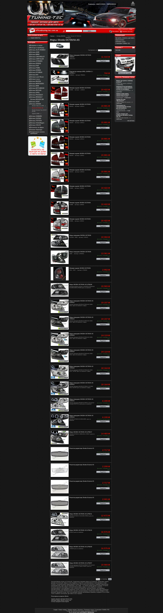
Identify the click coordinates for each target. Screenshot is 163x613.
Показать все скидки (125, 73)
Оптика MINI (34, 86)
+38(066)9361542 (111, 4)
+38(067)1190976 (100, 4)
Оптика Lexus (35, 79)
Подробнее (103, 61)
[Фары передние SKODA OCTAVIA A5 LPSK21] (60, 388)
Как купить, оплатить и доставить (125, 38)
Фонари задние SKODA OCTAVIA (80, 88)
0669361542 (90, 612)
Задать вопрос (133, 4)
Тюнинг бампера (36, 129)
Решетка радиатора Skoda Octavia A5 (81, 448)
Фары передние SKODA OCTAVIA (80, 235)
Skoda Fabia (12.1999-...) (39, 105)
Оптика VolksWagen (37, 123)
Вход (130, 29)
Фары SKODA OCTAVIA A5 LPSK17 (80, 432)
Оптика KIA (34, 75)
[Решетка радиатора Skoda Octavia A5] (60, 454)
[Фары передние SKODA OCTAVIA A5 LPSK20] (60, 372)
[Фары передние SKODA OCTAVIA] (60, 241)
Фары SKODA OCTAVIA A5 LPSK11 (80, 514)
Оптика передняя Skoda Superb (60, 601)
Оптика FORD (35, 68)
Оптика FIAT (34, 66)
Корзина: (124, 31)
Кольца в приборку (37, 47)
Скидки (118, 55)
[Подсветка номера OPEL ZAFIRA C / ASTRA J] (60, 77)
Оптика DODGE (35, 63)
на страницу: (103, 579)
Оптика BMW (34, 54)
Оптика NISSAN (35, 90)
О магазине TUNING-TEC (123, 43)
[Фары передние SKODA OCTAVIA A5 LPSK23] (60, 323)
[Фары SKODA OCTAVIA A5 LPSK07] (60, 568)
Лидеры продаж (72, 609)
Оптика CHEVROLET (37, 57)
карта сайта (133, 10)
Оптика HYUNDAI (36, 72)
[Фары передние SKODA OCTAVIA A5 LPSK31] (60, 404)
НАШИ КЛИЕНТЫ (35, 38)
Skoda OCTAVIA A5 (37, 108)
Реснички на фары (37, 127)
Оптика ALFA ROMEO (37, 50)
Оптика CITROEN (36, 61)
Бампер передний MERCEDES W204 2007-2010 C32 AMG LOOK (129, 62)
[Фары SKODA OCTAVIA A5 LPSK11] (60, 519)
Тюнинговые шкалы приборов (37, 132)
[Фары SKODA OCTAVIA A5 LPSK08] (60, 290)
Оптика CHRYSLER (37, 59)
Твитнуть (68, 37)
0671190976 (83, 612)
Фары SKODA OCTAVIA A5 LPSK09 (80, 546)
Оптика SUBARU (36, 116)
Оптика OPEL (35, 92)
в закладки (133, 17)
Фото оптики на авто (35, 35)
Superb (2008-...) (36, 113)
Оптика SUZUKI (35, 118)
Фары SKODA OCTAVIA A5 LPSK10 (80, 530)
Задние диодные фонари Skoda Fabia (61, 599)
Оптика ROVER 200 (37, 99)
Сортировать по (92, 50)
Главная (52, 36)
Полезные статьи (120, 41)
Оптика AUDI (34, 52)
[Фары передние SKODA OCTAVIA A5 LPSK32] (60, 421)
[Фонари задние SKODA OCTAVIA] (60, 93)
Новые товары (63, 609)
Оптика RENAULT (36, 97)
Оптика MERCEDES (37, 83)
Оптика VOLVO (35, 125)
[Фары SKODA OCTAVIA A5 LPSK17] (60, 437)
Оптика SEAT (35, 101)
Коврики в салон (36, 45)
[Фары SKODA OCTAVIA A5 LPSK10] (60, 536)
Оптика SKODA (35, 104)
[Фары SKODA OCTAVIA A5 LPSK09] (60, 552)
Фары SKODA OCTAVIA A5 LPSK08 (80, 284)
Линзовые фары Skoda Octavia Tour (61, 600)
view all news (130, 120)
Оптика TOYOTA (36, 120)
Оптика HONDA (35, 70)
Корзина (118, 47)
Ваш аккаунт (115, 31)
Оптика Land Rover (37, 77)
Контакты (80, 609)
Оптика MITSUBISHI (37, 88)
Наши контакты (120, 39)
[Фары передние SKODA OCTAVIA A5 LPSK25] (60, 339)
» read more (119, 84)
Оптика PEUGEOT (36, 95)
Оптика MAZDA (35, 81)
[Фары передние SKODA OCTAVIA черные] (60, 60)
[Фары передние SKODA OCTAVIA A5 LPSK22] (60, 306)
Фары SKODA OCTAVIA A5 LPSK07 (80, 563)
